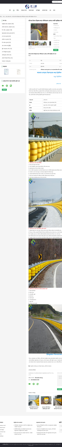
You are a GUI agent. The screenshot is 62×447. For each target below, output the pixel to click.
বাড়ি (10, 10)
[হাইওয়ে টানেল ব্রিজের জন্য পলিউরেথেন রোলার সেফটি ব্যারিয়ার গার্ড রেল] (39, 32)
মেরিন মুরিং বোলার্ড (5, 55)
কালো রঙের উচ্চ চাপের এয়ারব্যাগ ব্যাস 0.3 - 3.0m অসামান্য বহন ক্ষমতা (23, 433)
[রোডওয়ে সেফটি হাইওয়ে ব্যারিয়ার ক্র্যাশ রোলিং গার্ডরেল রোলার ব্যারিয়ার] (46, 400)
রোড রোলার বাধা (8, 16)
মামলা (54, 10)
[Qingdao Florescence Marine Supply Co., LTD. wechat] (12, 85)
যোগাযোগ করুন (44, 10)
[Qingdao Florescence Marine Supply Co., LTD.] (31, 6)
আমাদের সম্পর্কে (24, 10)
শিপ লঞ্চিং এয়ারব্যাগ (6, 30)
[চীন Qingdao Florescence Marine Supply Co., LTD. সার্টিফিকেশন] (6, 72)
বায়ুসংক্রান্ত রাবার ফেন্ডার (7, 33)
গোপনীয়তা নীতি (5, 444)
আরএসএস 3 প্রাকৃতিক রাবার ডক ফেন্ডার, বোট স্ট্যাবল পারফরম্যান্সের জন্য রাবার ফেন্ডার (46, 429)
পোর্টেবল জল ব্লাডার (47, 366)
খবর (50, 10)
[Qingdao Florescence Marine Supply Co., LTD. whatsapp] (8, 85)
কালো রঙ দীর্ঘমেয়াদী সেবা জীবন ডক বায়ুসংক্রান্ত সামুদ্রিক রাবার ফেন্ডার (47, 426)
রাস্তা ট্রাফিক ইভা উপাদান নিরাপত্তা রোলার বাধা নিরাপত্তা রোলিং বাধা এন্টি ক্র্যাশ (33, 407)
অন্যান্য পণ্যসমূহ (5, 61)
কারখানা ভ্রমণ (31, 10)
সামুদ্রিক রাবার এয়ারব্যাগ (6, 23)
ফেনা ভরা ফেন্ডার (5, 36)
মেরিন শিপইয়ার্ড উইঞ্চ (6, 58)
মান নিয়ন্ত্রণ (38, 10)
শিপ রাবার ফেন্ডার (5, 42)
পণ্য (13, 10)
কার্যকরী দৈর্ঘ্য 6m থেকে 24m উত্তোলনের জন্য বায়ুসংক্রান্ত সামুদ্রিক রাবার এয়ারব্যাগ (22, 429)
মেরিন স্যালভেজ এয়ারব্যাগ (7, 27)
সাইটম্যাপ (1, 436)
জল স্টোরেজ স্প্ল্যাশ (40, 366)
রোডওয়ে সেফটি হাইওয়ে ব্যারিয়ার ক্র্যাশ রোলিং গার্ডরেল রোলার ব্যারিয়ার (46, 407)
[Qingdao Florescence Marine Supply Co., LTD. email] (4, 85)
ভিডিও (18, 10)
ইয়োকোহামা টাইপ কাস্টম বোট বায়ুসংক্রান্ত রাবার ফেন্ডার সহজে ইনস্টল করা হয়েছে (46, 433)
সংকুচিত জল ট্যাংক (34, 366)
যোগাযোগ (55, 49)
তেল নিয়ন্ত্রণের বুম (5, 51)
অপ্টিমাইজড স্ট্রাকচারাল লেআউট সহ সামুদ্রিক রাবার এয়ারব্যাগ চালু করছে (23, 426)
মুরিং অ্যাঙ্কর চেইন (5, 48)
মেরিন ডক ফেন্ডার (5, 39)
